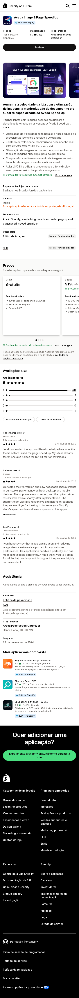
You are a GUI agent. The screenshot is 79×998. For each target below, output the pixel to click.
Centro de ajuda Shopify (18, 873)
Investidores (49, 886)
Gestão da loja (12, 839)
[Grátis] (36, 340)
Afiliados (46, 910)
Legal (44, 917)
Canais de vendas (14, 800)
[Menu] (74, 6)
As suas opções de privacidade (23, 987)
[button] (39, 668)
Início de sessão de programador (24, 952)
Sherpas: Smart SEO (26, 681)
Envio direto (48, 800)
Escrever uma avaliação (19, 419)
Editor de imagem (14, 236)
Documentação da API (17, 880)
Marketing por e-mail (54, 830)
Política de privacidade (17, 600)
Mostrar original (63, 175)
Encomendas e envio (16, 820)
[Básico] (38, 340)
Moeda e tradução (52, 850)
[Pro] (40, 340)
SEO (5, 248)
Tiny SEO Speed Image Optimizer (33, 660)
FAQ (5, 605)
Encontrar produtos (15, 806)
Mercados (47, 806)
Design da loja (12, 826)
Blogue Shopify (12, 893)
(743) (39, 34)
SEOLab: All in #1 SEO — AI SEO (32, 702)
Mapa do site (11, 978)
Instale (39, 47)
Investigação (11, 900)
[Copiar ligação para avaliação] (23, 433)
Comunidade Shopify (16, 886)
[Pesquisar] (67, 6)
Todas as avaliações (50, 419)
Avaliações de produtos (56, 813)
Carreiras (46, 880)
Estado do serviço (52, 923)
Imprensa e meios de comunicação (54, 895)
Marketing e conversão (17, 833)
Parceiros (47, 903)
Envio (44, 843)
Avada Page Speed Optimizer (21, 625)
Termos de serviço (15, 960)
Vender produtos (13, 813)
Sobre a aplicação (52, 873)
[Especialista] (43, 340)
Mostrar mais (9, 514)
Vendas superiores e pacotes (54, 821)
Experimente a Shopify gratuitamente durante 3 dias (39, 755)
